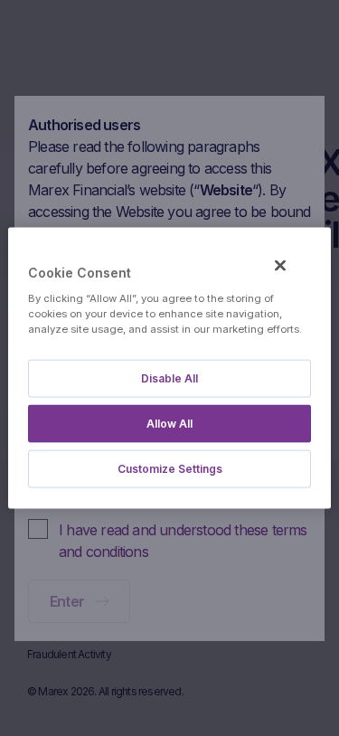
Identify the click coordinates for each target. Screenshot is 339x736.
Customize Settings (170, 468)
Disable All (169, 377)
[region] (169, 368)
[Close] (280, 266)
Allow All (169, 422)
